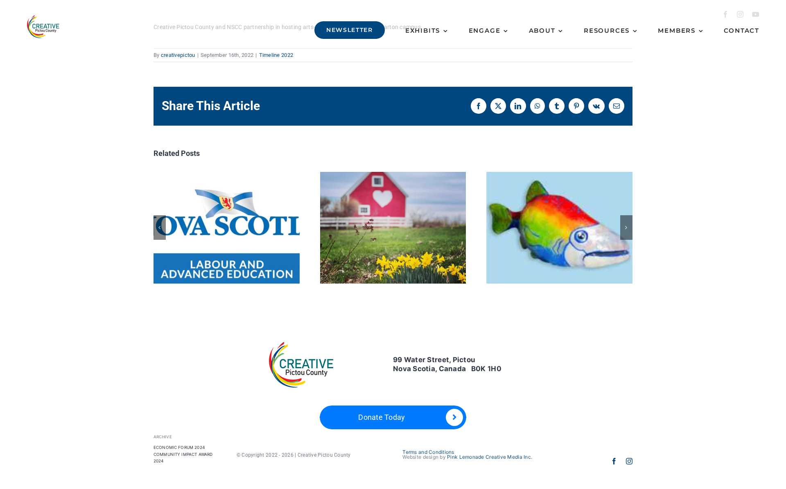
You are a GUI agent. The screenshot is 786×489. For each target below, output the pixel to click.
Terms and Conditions (428, 452)
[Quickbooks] (227, 228)
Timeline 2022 (276, 55)
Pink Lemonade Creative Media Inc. (489, 457)
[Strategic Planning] (393, 228)
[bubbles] (559, 228)
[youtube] (755, 14)
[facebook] (725, 14)
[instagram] (740, 14)
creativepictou (178, 55)
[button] (160, 227)
